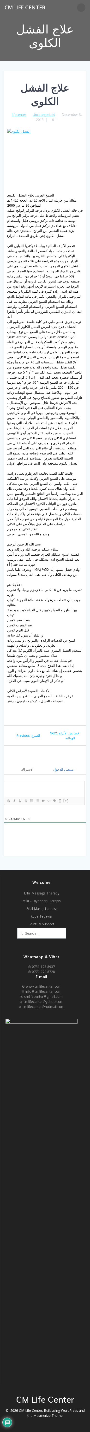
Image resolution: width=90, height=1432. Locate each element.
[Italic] (14, 801)
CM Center (25, 7)
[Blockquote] (43, 801)
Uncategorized (44, 114)
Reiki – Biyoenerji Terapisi (41, 901)
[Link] (54, 801)
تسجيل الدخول (63, 769)
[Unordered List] (37, 801)
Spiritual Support (41, 924)
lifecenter (19, 114)
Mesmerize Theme (48, 1415)
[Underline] (20, 801)
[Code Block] (49, 801)
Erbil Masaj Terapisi (41, 908)
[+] (66, 800)
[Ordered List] (31, 801)
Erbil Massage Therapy (41, 893)
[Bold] (8, 801)
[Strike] (26, 801)
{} (60, 800)
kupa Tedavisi (41, 916)
